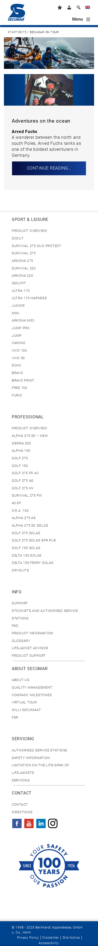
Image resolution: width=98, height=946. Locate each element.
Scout (18, 238)
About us (21, 680)
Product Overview (29, 231)
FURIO (17, 395)
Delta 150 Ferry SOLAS (33, 563)
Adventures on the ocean (41, 121)
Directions (22, 812)
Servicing (21, 780)
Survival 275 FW (27, 495)
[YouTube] (29, 822)
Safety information (31, 758)
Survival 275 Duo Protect (36, 246)
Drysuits (20, 570)
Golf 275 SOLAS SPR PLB (34, 540)
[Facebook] (17, 822)
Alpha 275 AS (24, 518)
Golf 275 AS (22, 481)
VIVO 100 (19, 350)
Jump (17, 336)
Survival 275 (24, 253)
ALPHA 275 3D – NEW (30, 436)
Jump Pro (21, 328)
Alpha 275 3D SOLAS (30, 525)
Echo (16, 365)
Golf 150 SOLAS (26, 548)
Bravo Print (23, 380)
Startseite (17, 32)
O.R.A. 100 (20, 511)
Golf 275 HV (23, 488)
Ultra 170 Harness (29, 298)
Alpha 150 (21, 451)
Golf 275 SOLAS (26, 533)
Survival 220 (24, 268)
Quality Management (32, 687)
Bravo (17, 373)
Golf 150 (20, 466)
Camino (18, 343)
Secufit (19, 283)
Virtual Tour (24, 702)
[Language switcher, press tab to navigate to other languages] (87, 8)
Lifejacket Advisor (30, 648)
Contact (20, 804)
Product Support (29, 656)
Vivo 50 (18, 358)
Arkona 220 (22, 276)
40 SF (16, 503)
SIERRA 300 (21, 443)
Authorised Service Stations (39, 750)
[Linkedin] (41, 822)
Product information (32, 633)
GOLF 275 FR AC (25, 473)
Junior (18, 306)
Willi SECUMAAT (26, 710)
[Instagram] (53, 822)
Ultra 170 (21, 291)
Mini (15, 313)
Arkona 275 (22, 261)
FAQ (15, 626)
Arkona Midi (23, 320)
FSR (15, 717)
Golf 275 (20, 458)
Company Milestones (32, 695)
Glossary (21, 641)
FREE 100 (19, 388)
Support (20, 603)
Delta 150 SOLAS (27, 555)
